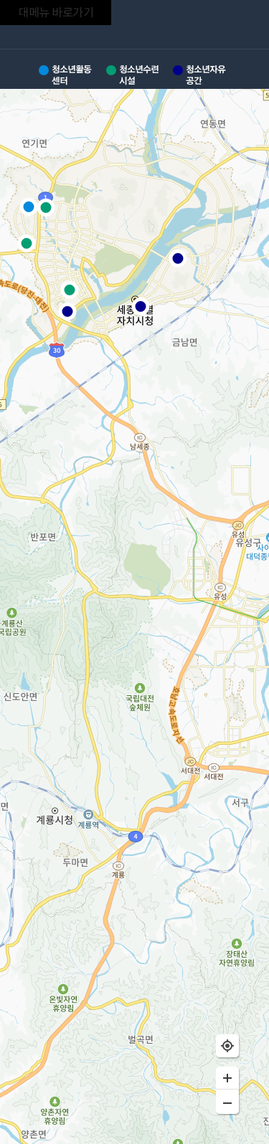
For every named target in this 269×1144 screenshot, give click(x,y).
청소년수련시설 (139, 74)
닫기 (243, 26)
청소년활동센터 (71, 74)
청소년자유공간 (205, 74)
